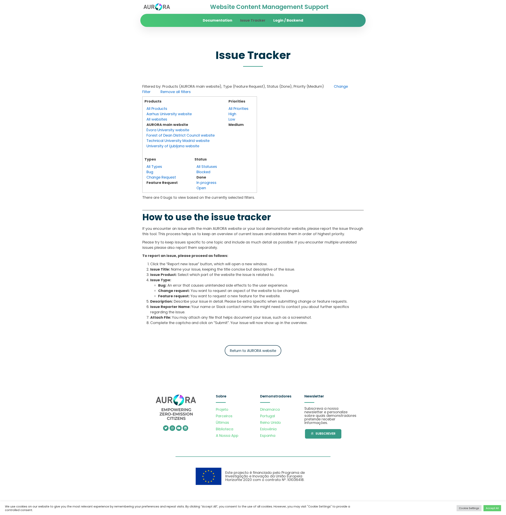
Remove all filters (175, 91)
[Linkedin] (185, 428)
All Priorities (238, 108)
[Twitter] (166, 428)
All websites (156, 119)
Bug (149, 171)
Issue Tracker (252, 20)
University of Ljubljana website (172, 145)
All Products (156, 108)
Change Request (161, 177)
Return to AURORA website (253, 350)
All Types (154, 166)
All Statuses (206, 166)
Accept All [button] (492, 508)
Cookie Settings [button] (469, 508)
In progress (206, 182)
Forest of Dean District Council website (180, 135)
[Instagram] (172, 428)
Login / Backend (288, 20)
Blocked (203, 171)
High (232, 113)
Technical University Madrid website (178, 140)
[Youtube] (179, 428)
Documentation (217, 20)
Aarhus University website (169, 113)
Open (201, 187)
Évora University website (167, 129)
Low (231, 119)
